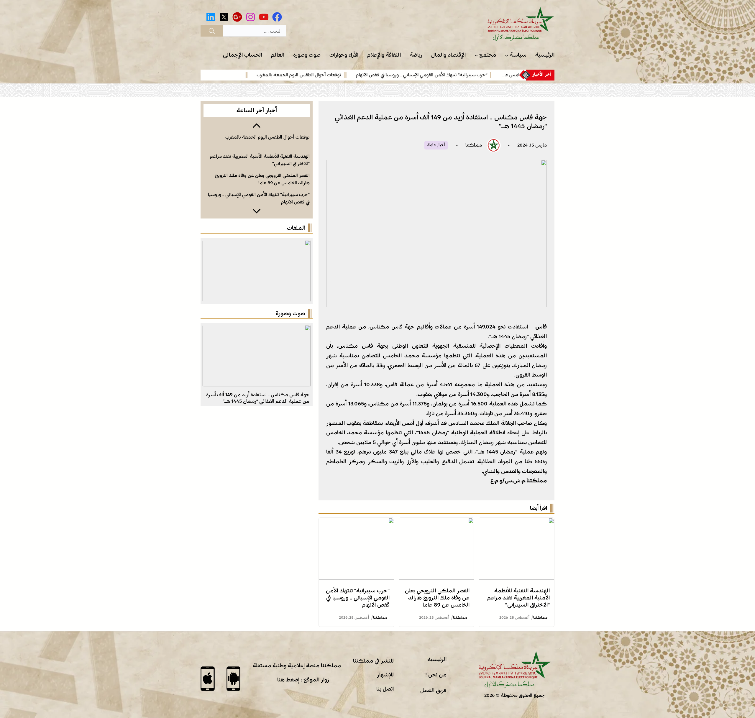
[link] (446, 74)
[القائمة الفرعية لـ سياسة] (506, 55)
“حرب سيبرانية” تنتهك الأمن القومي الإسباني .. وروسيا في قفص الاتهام (452, 75)
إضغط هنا (288, 680)
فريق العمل (433, 690)
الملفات (296, 228)
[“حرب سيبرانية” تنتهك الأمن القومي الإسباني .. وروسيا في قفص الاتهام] (356, 522)
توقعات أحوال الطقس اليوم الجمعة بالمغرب (330, 75)
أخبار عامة (436, 145)
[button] (257, 125)
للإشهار (385, 675)
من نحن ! (436, 675)
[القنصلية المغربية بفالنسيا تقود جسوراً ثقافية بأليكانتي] (257, 330)
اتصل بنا (385, 689)
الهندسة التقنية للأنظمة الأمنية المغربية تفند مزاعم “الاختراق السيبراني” (518, 598)
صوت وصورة (290, 313)
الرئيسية (437, 659)
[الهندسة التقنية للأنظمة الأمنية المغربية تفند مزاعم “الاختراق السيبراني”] (516, 522)
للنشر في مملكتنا (373, 661)
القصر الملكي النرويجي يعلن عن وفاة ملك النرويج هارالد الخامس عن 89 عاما (437, 598)
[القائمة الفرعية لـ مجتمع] (476, 55)
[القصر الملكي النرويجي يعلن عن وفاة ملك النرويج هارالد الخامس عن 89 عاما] (436, 522)
